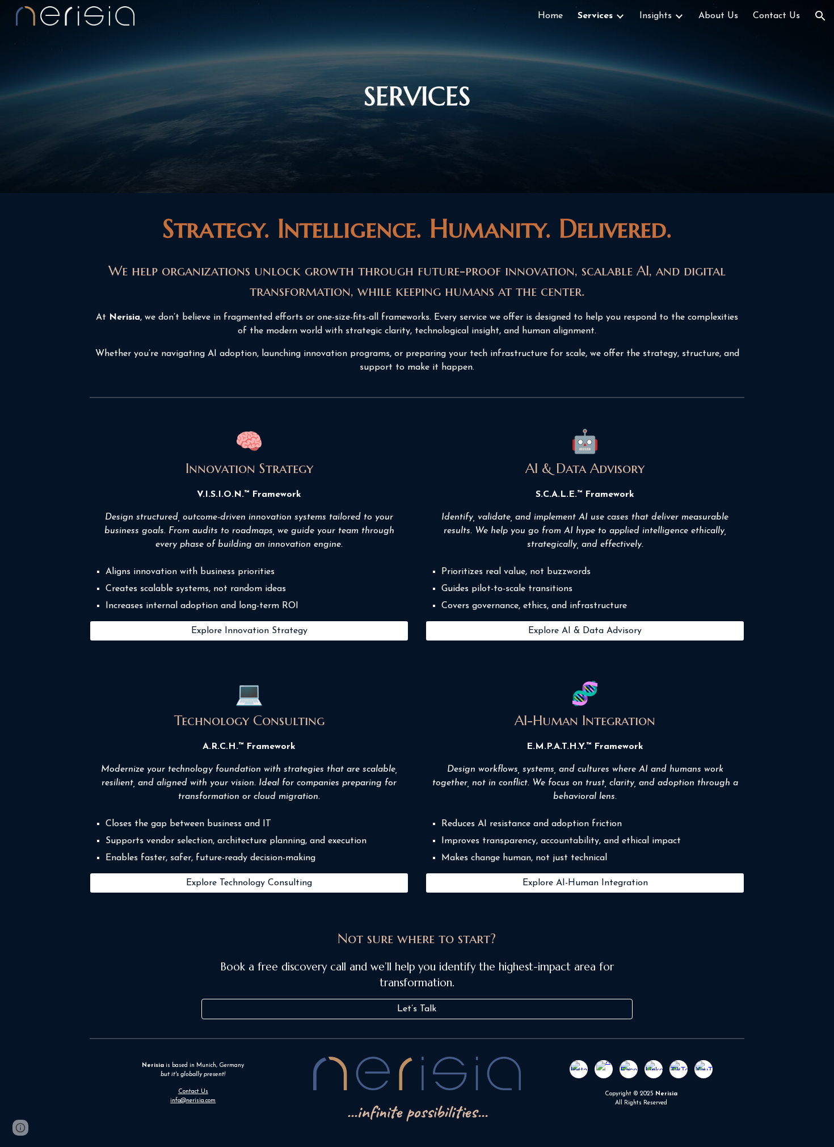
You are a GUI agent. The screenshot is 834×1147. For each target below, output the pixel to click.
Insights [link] (655, 15)
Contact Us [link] (776, 15)
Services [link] (595, 15)
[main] (417, 96)
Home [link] (550, 15)
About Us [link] (718, 15)
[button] (820, 16)
